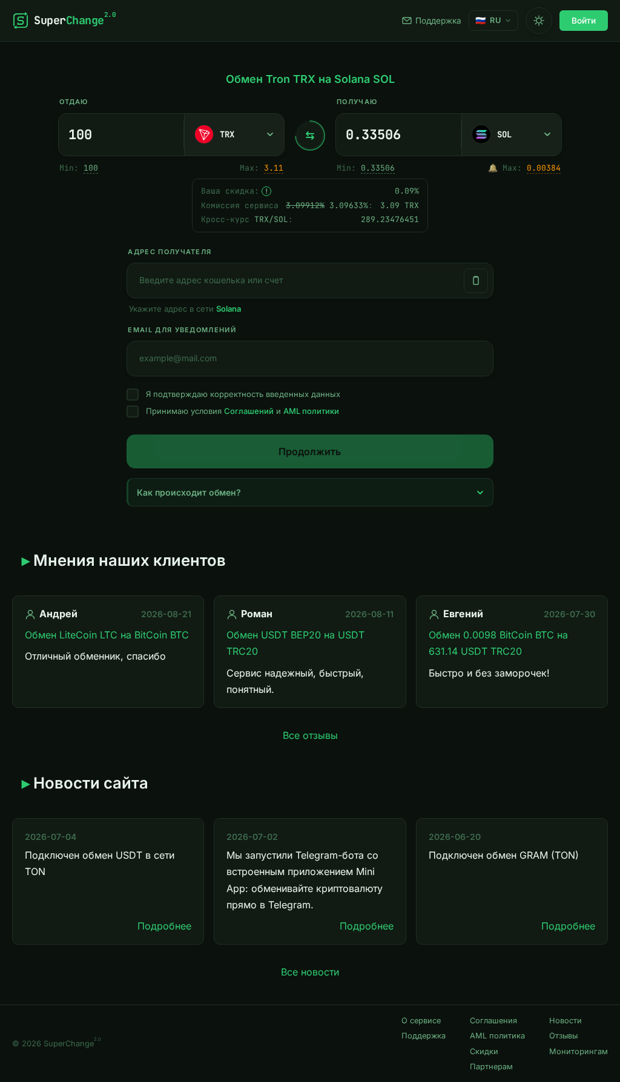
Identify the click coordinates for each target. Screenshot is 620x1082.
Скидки (484, 1051)
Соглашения (493, 1020)
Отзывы (563, 1035)
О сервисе (421, 1020)
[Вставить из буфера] (476, 281)
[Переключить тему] (539, 20)
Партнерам (491, 1066)
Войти (584, 20)
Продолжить (310, 451)
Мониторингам (578, 1051)
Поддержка (438, 20)
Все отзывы (310, 735)
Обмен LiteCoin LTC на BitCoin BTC (107, 635)
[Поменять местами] (310, 135)
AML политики (311, 411)
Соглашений (249, 411)
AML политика (497, 1035)
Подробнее (164, 926)
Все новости (310, 972)
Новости (565, 1020)
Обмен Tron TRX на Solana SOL (310, 79)
